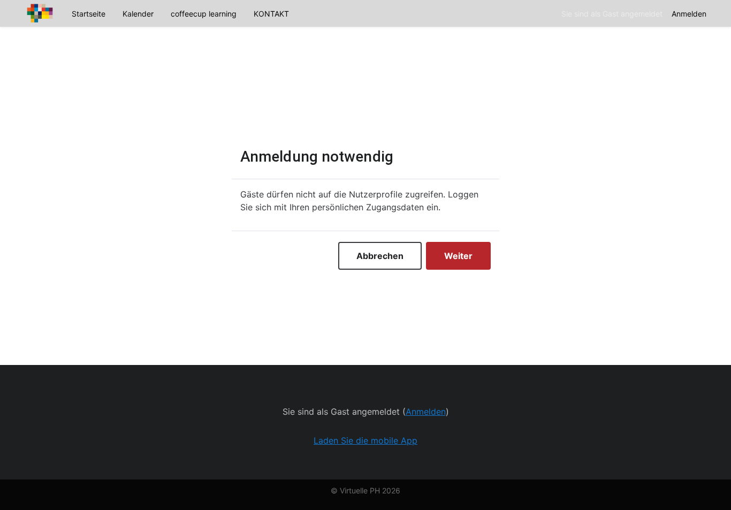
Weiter (458, 255)
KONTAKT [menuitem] (271, 13)
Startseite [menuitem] (88, 13)
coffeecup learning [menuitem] (204, 13)
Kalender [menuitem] (138, 13)
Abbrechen (379, 255)
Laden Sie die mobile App (365, 440)
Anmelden (689, 13)
